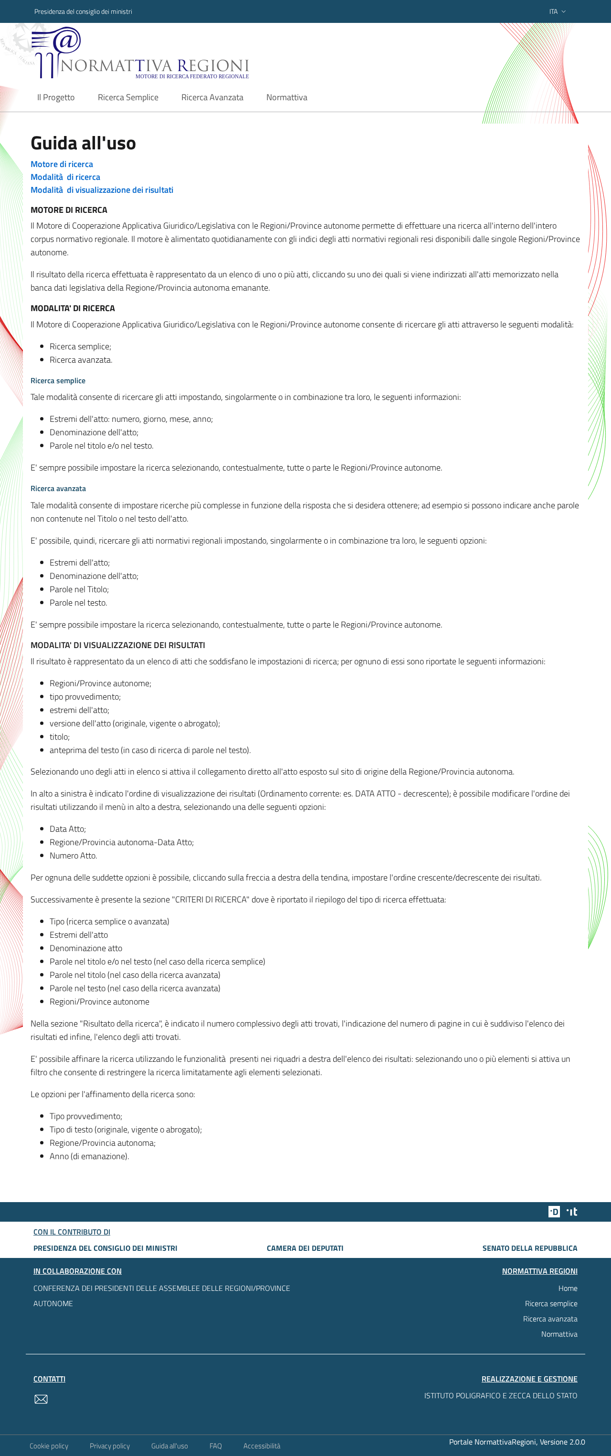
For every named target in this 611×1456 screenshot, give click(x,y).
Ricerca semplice (551, 1303)
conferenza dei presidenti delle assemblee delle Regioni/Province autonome (161, 1295)
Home (568, 1288)
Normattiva (559, 1334)
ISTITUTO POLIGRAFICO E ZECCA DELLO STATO (501, 1395)
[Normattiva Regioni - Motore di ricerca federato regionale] (167, 52)
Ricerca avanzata (550, 1318)
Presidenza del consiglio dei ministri (83, 11)
